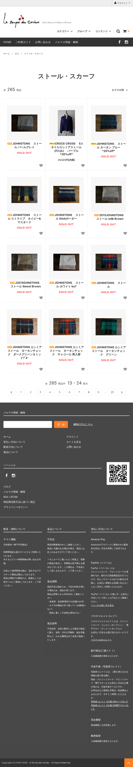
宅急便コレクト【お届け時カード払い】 (109, 701)
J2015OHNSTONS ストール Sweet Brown (24, 284)
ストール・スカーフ (33, 53)
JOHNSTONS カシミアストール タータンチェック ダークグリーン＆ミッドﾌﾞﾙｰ (25, 352)
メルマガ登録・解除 (66, 42)
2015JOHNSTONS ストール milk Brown (108, 216)
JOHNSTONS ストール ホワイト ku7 (69, 284)
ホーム (6, 53)
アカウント (122, 3)
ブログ (7, 486)
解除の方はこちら (83, 424)
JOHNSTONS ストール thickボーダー (69, 216)
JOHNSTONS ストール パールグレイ (27, 145)
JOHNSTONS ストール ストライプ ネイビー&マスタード (25, 218)
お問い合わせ (43, 42)
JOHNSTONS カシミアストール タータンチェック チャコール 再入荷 (67, 350)
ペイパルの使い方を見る (102, 605)
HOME (7, 42)
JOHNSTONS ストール (111, 284)
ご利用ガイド (23, 42)
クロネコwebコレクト (101, 640)
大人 (17, 53)
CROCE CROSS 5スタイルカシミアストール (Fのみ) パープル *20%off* (67, 149)
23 (112, 392)
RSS (5, 496)
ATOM (13, 496)
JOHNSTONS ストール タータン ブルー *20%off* (111, 147)
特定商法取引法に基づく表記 (19, 501)
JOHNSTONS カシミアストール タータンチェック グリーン (109, 350)
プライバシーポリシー (15, 507)
